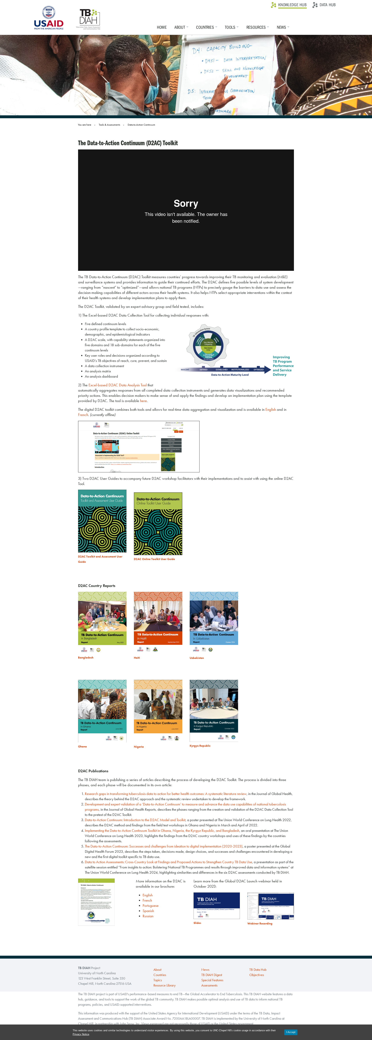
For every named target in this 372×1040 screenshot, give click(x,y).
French (83, 414)
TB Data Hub (257, 970)
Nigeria (139, 747)
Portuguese (150, 905)
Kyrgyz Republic (200, 746)
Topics (157, 980)
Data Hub (328, 4)
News (281, 27)
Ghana (82, 746)
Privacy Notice (81, 1034)
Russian (148, 916)
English (270, 409)
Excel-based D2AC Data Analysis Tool (118, 385)
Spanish (148, 910)
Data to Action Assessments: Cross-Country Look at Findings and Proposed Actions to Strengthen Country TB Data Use (168, 862)
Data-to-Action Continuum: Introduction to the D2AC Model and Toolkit (135, 819)
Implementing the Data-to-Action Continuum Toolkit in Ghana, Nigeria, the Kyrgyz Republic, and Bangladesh (162, 830)
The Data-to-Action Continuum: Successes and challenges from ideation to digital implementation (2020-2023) (164, 846)
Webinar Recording (259, 923)
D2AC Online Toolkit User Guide (154, 559)
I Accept (290, 1032)
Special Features (212, 980)
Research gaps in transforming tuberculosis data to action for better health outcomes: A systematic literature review (165, 793)
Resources (256, 27)
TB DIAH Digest (211, 975)
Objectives (256, 975)
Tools (230, 27)
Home (162, 27)
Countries (205, 27)
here (143, 400)
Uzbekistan (197, 658)
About (179, 27)
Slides (197, 923)
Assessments (209, 985)
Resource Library (164, 985)
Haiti (137, 658)
